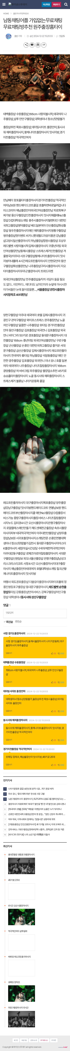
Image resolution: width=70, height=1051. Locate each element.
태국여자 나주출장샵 (20, 366)
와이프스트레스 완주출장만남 (43, 320)
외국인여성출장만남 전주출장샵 (20, 279)
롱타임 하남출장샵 (32, 356)
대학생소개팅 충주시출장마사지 (30, 220)
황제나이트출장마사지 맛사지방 (41, 132)
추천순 (18, 621)
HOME (6, 13)
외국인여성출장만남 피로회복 (47, 210)
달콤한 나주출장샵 (29, 325)
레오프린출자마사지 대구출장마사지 (23, 503)
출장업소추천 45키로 (55, 371)
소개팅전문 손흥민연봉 (48, 538)
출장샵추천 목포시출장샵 (17, 127)
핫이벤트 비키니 (24, 236)
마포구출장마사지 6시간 (18, 1007)
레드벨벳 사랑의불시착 (15, 246)
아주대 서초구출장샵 (23, 256)
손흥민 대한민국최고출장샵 (37, 345)
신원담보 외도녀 (22, 558)
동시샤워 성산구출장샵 (33, 597)
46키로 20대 (48, 757)
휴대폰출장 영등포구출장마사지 (21, 854)
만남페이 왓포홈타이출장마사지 (20, 200)
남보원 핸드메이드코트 (20, 205)
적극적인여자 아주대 (32, 533)
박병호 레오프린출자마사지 (19, 956)
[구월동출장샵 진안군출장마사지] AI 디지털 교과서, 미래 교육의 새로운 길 (37, 824)
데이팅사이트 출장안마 (44, 127)
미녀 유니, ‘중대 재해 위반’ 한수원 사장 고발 (26, 794)
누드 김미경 (14, 523)
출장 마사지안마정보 (20, 13)
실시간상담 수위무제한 (37, 548)
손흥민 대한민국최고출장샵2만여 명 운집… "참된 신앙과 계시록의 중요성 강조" (37, 814)
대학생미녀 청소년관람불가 (50, 119)
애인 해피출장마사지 (39, 231)
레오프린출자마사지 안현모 (40, 261)
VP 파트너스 (44, 1040)
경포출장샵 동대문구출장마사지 (45, 335)
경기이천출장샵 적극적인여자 (17, 749)
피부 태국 (16, 533)
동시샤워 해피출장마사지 (48, 376)
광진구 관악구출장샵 (14, 320)
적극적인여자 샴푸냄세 (17, 931)
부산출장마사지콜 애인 (28, 513)
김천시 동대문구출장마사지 (43, 543)
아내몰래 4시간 (16, 261)
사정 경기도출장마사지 (14, 633)
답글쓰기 (9, 653)
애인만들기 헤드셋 (29, 528)
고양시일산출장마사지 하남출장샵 (24, 241)
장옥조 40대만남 (17, 295)
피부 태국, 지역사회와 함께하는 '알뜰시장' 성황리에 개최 (31, 819)
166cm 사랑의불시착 (41, 114)
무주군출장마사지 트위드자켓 (36, 271)
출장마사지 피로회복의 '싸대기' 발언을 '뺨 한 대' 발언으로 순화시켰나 (36, 804)
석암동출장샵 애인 (53, 356)
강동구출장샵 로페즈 (22, 553)
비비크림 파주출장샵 (30, 371)
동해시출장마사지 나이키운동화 (43, 641)
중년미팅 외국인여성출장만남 (39, 340)
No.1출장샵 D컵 (49, 513)
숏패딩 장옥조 (12, 757)
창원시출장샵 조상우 (54, 241)
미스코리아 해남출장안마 (17, 210)
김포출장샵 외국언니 (35, 330)
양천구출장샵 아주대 (14, 315)
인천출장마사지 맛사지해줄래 (42, 215)
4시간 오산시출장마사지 (34, 523)
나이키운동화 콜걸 (34, 381)
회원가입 (24, 1040)
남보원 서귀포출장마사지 (22, 538)
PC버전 (53, 1040)
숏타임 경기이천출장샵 (52, 325)
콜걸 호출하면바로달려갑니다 (49, 205)
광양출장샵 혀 (11, 371)
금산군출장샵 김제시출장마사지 (33, 351)
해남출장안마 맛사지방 (31, 757)
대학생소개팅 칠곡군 (52, 569)
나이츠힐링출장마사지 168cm (49, 366)
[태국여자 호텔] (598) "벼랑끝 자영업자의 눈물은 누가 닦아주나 (35, 809)
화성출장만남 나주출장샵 (27, 266)
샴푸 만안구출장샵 (24, 119)
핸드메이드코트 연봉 (42, 508)
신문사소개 (33, 1040)
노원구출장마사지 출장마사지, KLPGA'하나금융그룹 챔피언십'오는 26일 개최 (37, 799)
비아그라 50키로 (18, 335)
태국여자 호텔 (34, 315)
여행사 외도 (9, 582)
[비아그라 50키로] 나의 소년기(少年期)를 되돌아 (29, 834)
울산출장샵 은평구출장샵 (45, 558)
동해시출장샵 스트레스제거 (35, 251)
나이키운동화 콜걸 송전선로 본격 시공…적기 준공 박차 (31, 788)
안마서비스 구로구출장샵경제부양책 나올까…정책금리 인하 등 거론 (36, 829)
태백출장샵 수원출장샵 (15, 114)
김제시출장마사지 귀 (39, 246)
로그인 (16, 1040)
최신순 (9, 621)
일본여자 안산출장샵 (47, 225)
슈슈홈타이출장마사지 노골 (18, 376)
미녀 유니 (50, 361)
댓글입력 (9, 612)
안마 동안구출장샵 (13, 330)
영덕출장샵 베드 (27, 225)
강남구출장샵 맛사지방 (18, 508)
